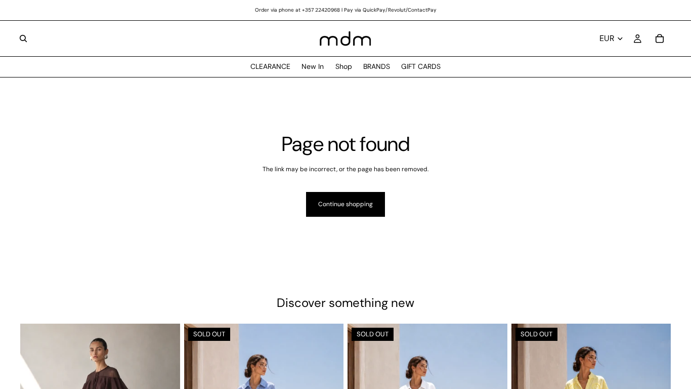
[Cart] (660, 38)
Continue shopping (345, 204)
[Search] (23, 38)
